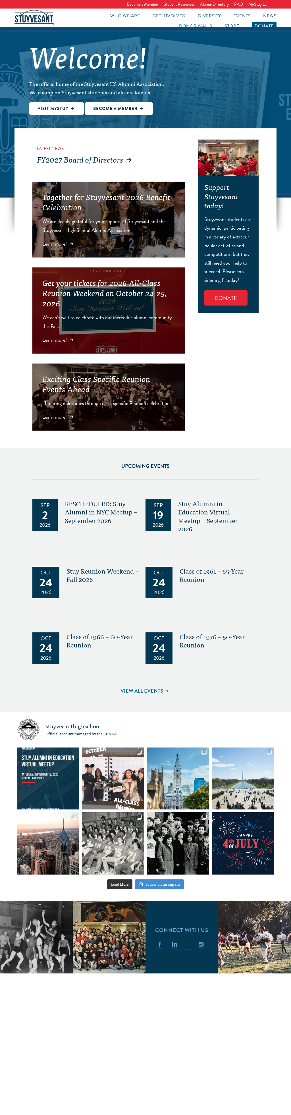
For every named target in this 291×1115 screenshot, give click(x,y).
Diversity (209, 16)
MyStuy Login (259, 4)
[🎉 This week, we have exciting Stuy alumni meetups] (178, 778)
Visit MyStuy (54, 108)
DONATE (226, 298)
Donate (264, 26)
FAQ (238, 4)
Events (242, 16)
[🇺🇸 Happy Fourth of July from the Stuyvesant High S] (243, 843)
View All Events (141, 691)
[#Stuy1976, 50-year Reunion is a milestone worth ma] (113, 843)
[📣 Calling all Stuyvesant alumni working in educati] (48, 778)
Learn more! (55, 244)
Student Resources (179, 4)
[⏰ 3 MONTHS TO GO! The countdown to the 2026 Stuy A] (113, 778)
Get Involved (169, 16)
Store (232, 26)
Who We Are (125, 16)
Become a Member (142, 4)
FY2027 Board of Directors (80, 159)
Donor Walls (195, 26)
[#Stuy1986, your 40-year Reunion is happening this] (178, 843)
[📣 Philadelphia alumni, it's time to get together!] (48, 843)
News (270, 16)
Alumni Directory (214, 4)
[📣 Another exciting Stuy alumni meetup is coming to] (243, 778)
